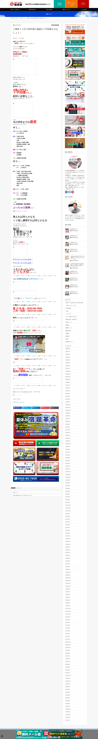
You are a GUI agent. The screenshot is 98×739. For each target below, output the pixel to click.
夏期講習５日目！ (74, 271)
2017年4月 (67, 630)
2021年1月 (67, 535)
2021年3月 (67, 530)
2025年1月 (67, 401)
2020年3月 (67, 563)
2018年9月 (67, 588)
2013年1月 (67, 720)
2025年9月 (67, 379)
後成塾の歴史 (68, 330)
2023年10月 (68, 443)
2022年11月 (67, 474)
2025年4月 (67, 393)
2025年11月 (67, 374)
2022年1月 (67, 502)
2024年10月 (68, 410)
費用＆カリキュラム (67, 9)
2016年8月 (67, 653)
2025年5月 (67, 390)
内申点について (55, 25)
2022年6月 (67, 488)
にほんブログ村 (16, 399)
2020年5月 (67, 558)
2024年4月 (67, 427)
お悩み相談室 (68, 308)
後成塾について (68, 327)
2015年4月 (67, 697)
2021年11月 (67, 507)
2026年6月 (67, 354)
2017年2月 (67, 636)
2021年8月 (67, 516)
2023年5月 (67, 457)
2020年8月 (67, 549)
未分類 (66, 338)
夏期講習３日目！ (74, 285)
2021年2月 (67, 533)
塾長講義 (67, 325)
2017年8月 (67, 619)
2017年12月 (68, 608)
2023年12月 (68, 438)
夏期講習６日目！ (74, 249)
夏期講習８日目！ (74, 235)
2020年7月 (67, 552)
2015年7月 (67, 689)
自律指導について (69, 341)
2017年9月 (67, 616)
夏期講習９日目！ (74, 229)
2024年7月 (67, 418)
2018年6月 (67, 594)
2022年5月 (67, 491)
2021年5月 (67, 524)
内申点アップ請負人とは (15, 9)
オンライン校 (68, 313)
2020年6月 (67, 555)
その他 (66, 311)
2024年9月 (67, 413)
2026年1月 (67, 368)
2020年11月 (67, 541)
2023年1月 (67, 468)
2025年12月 (68, 371)
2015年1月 (67, 706)
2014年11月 (67, 711)
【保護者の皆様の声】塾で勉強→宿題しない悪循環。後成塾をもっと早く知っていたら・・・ (77, 265)
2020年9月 (67, 547)
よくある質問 (83, 9)
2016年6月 (67, 658)
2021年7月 (67, 519)
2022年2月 (67, 499)
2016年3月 (67, 667)
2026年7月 (67, 351)
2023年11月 (67, 441)
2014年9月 (67, 717)
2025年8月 (67, 382)
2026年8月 (67, 348)
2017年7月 (67, 622)
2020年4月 (67, 561)
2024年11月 (67, 407)
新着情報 (67, 336)
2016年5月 (67, 661)
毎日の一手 (15, 492)
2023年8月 (67, 449)
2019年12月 (68, 572)
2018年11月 (67, 583)
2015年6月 (67, 692)
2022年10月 (68, 477)
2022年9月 (67, 480)
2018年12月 (68, 580)
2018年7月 (67, 591)
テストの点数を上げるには (71, 316)
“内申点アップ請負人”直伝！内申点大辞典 (74, 302)
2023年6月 (67, 454)
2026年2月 (67, 365)
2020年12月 (68, 538)
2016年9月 (67, 650)
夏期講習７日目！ (74, 242)
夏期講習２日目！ (74, 291)
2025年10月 (68, 376)
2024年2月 (67, 432)
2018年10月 (68, 586)
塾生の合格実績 (49, 9)
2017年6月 (67, 625)
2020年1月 (67, 569)
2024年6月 (67, 421)
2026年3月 (67, 362)
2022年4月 (67, 494)
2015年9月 (67, 683)
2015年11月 (67, 678)
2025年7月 (67, 385)
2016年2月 (67, 669)
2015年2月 (67, 703)
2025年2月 (67, 399)
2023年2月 (67, 466)
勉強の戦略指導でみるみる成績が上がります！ (23, 495)
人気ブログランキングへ (19, 402)
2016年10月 (68, 647)
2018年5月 (67, 597)
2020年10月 (68, 544)
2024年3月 (67, 429)
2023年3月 (67, 463)
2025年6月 (67, 387)
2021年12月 (68, 505)
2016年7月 (67, 655)
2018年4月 (67, 600)
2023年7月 (67, 452)
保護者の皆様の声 (32, 9)
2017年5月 (67, 628)
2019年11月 (67, 575)
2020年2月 (67, 566)
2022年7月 (67, 485)
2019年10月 (68, 577)
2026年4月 (67, 360)
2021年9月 (67, 513)
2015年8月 (67, 686)
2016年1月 (67, 672)
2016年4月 (67, 664)
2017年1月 (67, 639)
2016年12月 (68, 642)
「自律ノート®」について (70, 305)
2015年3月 (67, 700)
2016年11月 (67, 644)
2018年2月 (67, 602)
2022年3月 (67, 496)
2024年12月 (68, 404)
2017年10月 (68, 614)
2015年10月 (68, 681)
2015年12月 (68, 675)
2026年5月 (67, 357)
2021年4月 (67, 527)
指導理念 (67, 333)
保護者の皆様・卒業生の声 (71, 319)
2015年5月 (67, 695)
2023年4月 (67, 460)
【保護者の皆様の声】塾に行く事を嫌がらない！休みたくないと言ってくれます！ (77, 257)
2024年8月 (67, 415)
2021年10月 (68, 510)
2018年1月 (67, 605)
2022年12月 (68, 471)
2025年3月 (67, 396)
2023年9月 (67, 446)
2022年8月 (67, 482)
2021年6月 (67, 521)
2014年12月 (68, 709)
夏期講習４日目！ (74, 278)
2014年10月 (68, 714)
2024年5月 (67, 424)
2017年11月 (67, 611)
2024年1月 (67, 435)
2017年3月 (67, 633)
